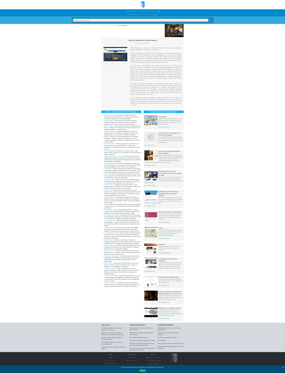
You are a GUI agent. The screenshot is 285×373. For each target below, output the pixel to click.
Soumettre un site (138, 14)
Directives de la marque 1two (153, 360)
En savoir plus (159, 367)
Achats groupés (108, 120)
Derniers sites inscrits (132, 360)
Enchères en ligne (109, 179)
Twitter (150, 357)
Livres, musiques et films (111, 233)
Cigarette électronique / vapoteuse (114, 156)
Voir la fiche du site (163, 127)
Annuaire (129, 14)
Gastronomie (107, 190)
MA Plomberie (162, 340)
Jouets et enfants (109, 227)
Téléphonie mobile (109, 268)
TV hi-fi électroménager (111, 275)
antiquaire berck (166, 253)
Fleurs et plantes (109, 184)
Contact (153, 11)
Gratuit (106, 204)
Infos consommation (110, 220)
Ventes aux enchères (110, 282)
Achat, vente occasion (110, 115)
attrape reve (151, 271)
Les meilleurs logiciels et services (139, 337)
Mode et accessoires (110, 245)
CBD (105, 151)
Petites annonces (109, 250)
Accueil (127, 11)
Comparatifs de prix (110, 163)
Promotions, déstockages (111, 256)
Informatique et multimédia (111, 215)
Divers (106, 174)
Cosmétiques (108, 168)
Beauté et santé (108, 126)
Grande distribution (109, 197)
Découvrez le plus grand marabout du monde (142, 340)
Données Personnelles (153, 363)
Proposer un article (144, 11)
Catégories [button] (133, 11)
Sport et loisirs (108, 263)
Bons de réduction (109, 143)
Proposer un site (110, 360)
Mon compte (147, 14)
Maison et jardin (108, 240)
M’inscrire (155, 14)
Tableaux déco (138, 48)
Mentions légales (153, 365)
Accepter (142, 370)
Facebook (157, 357)
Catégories (132, 357)
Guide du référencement (111, 363)
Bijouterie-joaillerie (109, 131)
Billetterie (107, 136)
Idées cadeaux (108, 209)
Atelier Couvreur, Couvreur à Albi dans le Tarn (170, 343)
